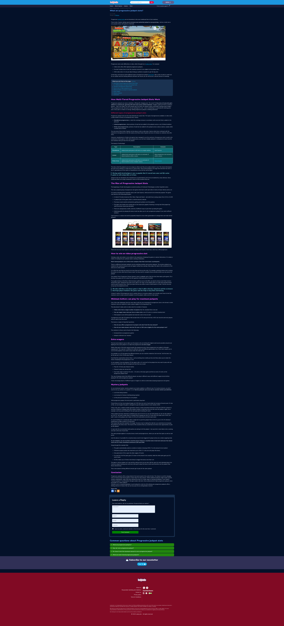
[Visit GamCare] (143, 594)
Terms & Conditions (136, 597)
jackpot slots (121, 19)
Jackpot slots (116, 8)
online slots (149, 64)
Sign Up (142, 564)
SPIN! (168, 2)
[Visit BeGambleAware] (147, 591)
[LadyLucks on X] (143, 588)
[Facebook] (112, 491)
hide (134, 81)
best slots (151, 75)
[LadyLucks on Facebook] (146, 588)
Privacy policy (137, 594)
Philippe (117, 15)
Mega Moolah (158, 161)
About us (138, 587)
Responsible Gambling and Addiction (131, 590)
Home (111, 8)
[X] (115, 491)
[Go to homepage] (114, 2)
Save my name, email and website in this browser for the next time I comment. (135, 529)
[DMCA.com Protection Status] (150, 594)
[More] (118, 491)
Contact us (138, 592)
